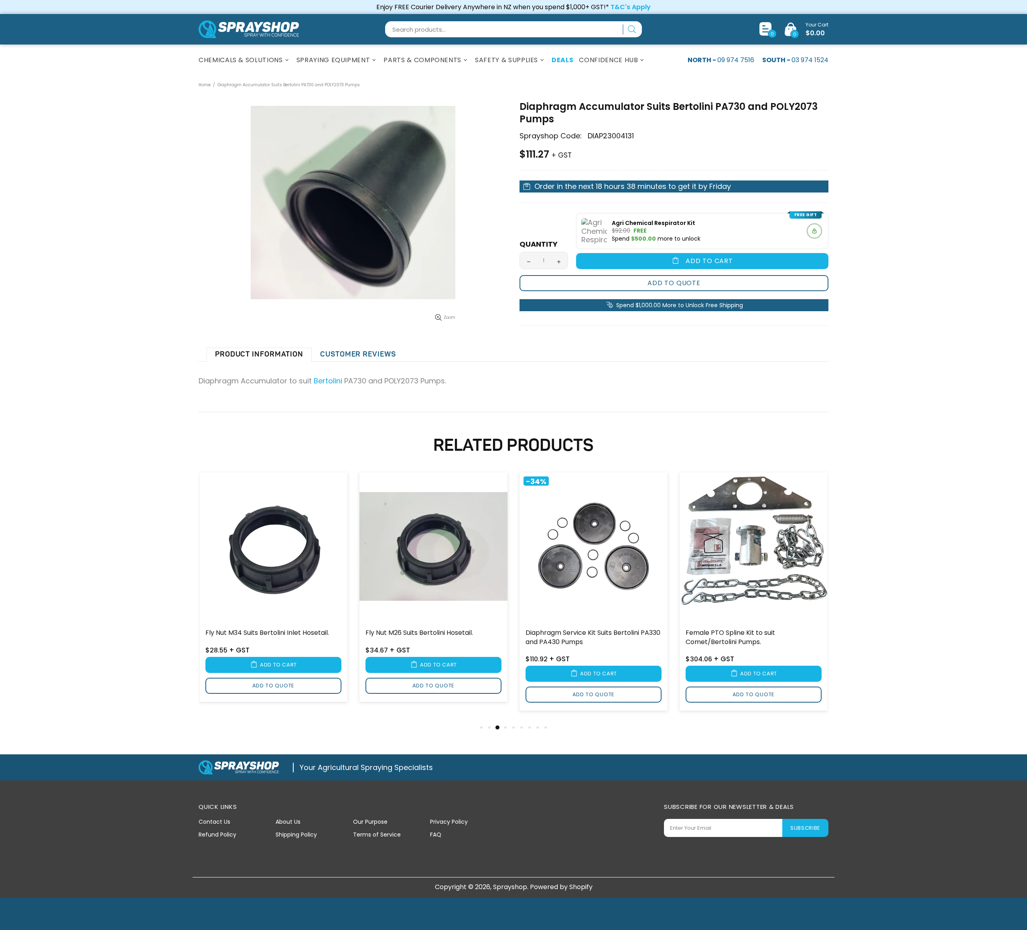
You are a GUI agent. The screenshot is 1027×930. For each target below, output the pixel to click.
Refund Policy (217, 835)
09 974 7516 (735, 60)
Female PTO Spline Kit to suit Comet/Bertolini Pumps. (730, 637)
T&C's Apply (631, 7)
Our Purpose (370, 822)
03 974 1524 (810, 60)
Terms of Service (377, 835)
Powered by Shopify (561, 887)
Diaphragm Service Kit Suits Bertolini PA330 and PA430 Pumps (593, 637)
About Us (288, 822)
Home (205, 85)
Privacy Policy (449, 822)
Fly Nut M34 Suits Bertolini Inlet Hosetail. (267, 632)
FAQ (435, 835)
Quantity (539, 244)
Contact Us (214, 822)
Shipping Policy (296, 835)
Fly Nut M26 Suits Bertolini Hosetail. (419, 632)
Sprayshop (249, 29)
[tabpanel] (273, 592)
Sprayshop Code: (551, 136)
